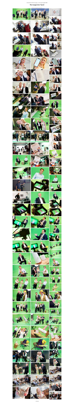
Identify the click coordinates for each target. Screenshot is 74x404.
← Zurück (37, 401)
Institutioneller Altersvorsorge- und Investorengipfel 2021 (37, 2)
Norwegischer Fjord (37, 5)
